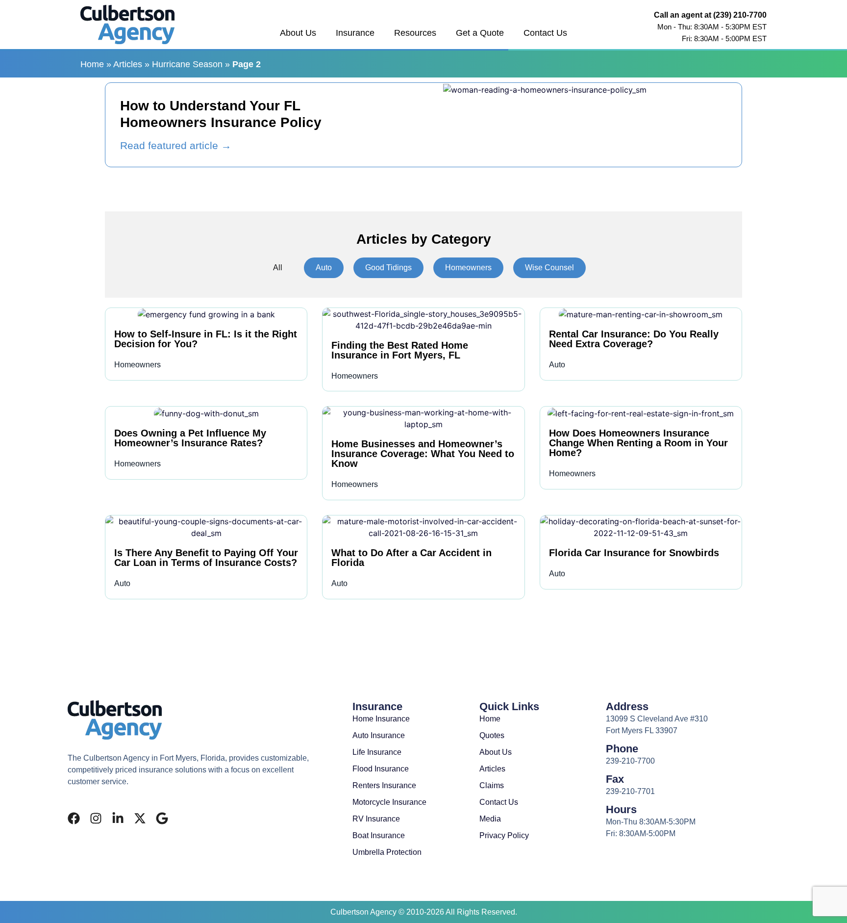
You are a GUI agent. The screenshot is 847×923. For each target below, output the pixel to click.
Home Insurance (381, 719)
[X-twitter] (140, 818)
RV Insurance (376, 819)
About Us (298, 33)
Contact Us (545, 33)
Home (92, 64)
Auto (324, 267)
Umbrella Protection (387, 852)
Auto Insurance (378, 735)
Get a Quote (480, 33)
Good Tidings (388, 267)
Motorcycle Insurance (389, 802)
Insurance (355, 33)
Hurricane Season (187, 64)
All (277, 267)
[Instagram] (96, 818)
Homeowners (468, 267)
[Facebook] (74, 818)
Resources (415, 33)
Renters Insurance (384, 785)
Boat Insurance (378, 835)
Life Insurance (376, 752)
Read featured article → (175, 145)
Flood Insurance (380, 769)
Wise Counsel (549, 267)
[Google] (162, 818)
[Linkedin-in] (118, 818)
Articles (127, 64)
